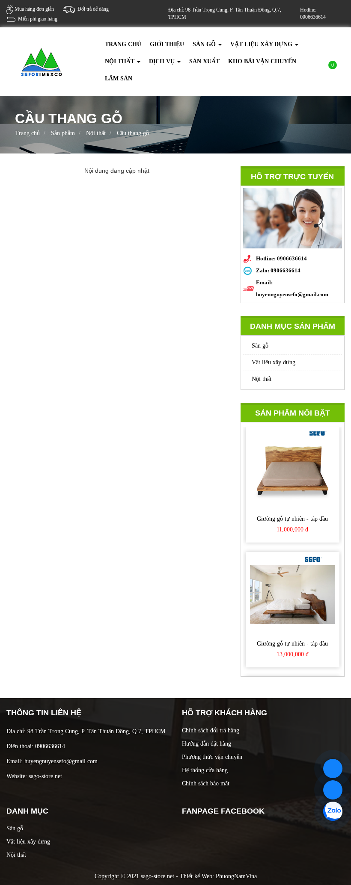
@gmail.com (82, 761)
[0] (327, 67)
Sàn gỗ (205, 44)
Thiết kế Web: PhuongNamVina (218, 876)
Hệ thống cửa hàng (205, 770)
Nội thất (120, 61)
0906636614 (285, 270)
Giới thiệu (167, 44)
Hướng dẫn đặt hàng (206, 743)
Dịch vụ (162, 61)
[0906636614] (332, 768)
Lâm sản (118, 78)
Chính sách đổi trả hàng (210, 730)
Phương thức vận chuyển (212, 757)
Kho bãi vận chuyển (262, 61)
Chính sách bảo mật (205, 783)
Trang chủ (123, 44)
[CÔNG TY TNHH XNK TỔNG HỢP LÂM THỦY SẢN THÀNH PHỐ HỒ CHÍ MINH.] (42, 61)
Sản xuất (204, 61)
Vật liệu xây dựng (262, 44)
